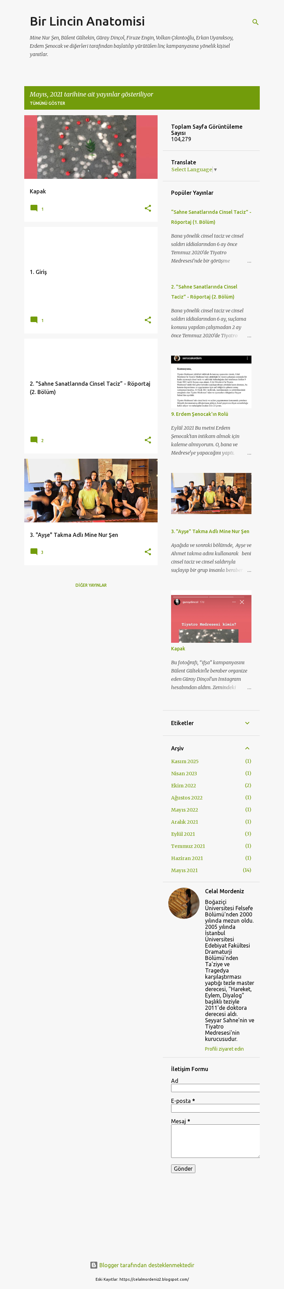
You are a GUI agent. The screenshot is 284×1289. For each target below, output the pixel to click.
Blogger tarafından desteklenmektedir (146, 1265)
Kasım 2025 (185, 761)
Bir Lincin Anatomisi (87, 21)
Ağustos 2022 (187, 798)
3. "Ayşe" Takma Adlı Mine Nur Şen (210, 531)
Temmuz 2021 (188, 846)
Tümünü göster (47, 103)
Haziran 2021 (187, 858)
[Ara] (255, 22)
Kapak (178, 648)
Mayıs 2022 (184, 810)
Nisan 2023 (184, 773)
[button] (148, 208)
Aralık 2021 (184, 822)
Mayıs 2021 (184, 870)
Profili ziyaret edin (224, 1049)
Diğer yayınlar (91, 585)
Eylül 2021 (183, 834)
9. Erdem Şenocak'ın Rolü (199, 414)
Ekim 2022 (183, 786)
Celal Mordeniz (224, 891)
